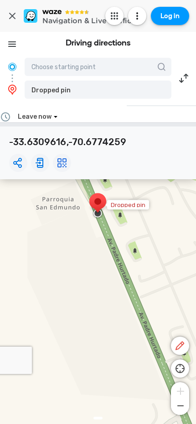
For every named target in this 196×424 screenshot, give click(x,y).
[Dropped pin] (97, 206)
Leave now (35, 117)
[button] (98, 90)
